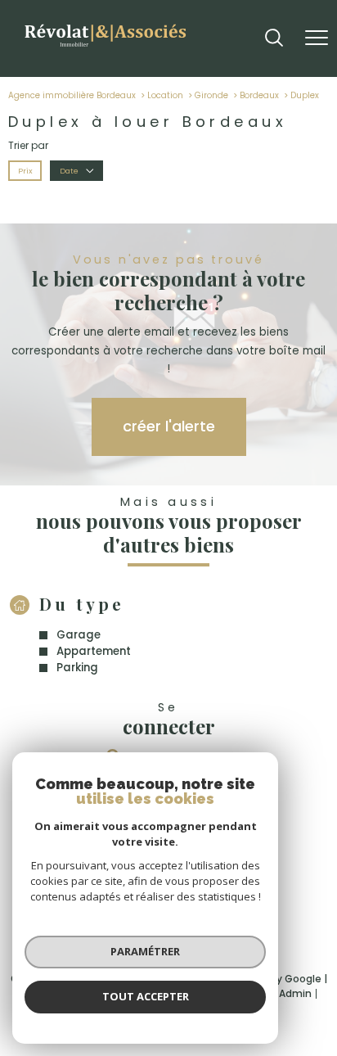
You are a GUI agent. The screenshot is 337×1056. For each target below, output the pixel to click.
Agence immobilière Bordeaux (72, 95)
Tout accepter (145, 996)
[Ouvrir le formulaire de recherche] (274, 39)
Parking (77, 667)
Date (68, 170)
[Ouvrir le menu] (316, 38)
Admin (295, 993)
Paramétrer (145, 951)
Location (165, 95)
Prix (25, 170)
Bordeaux (259, 95)
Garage (78, 635)
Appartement (93, 651)
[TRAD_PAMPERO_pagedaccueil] (105, 49)
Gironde (211, 95)
